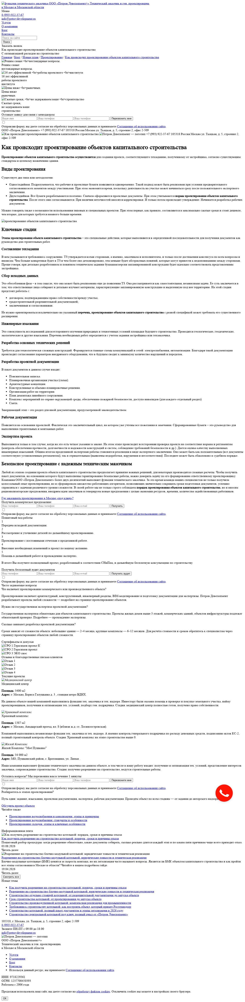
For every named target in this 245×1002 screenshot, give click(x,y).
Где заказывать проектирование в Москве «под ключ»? (38, 498)
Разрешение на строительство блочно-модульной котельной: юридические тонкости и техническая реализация (74, 857)
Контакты (15, 966)
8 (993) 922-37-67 (13, 15)
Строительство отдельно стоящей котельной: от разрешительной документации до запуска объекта (74, 895)
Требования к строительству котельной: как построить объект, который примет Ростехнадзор (70, 906)
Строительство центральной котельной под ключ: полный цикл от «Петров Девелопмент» (68, 914)
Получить (117, 506)
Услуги (13, 955)
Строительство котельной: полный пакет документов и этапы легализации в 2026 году (66, 910)
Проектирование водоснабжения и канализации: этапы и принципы (54, 816)
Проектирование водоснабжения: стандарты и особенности (48, 820)
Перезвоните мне (121, 780)
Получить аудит (121, 573)
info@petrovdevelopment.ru (19, 18)
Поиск (6, 41)
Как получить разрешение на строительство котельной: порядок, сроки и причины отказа (60, 838)
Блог (12, 962)
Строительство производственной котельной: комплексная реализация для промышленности (70, 903)
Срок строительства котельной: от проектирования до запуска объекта (55, 899)
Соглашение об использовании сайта (141, 126)
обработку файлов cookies (93, 991)
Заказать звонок (12, 46)
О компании (17, 958)
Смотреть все (11, 876)
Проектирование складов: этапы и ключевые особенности (47, 824)
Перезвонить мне (121, 118)
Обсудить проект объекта (18, 805)
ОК (5, 998)
